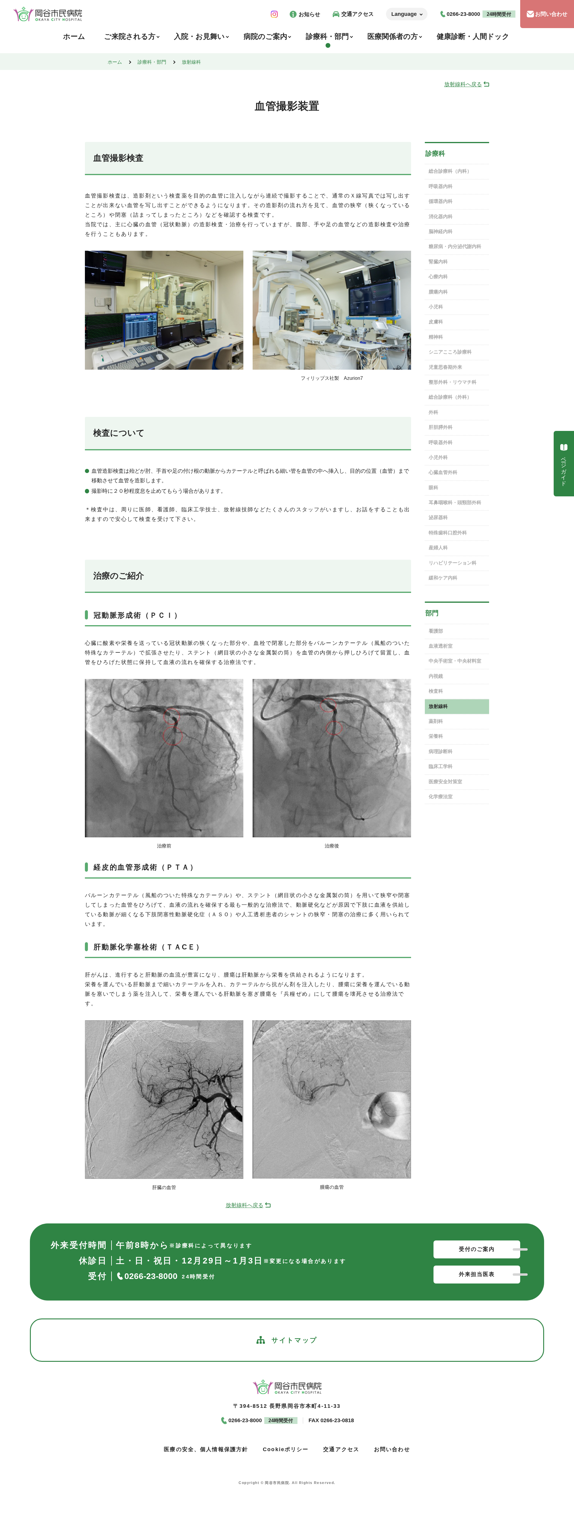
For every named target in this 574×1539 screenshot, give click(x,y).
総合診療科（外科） (450, 397)
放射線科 (191, 62)
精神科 (436, 336)
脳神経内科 (441, 231)
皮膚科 (436, 321)
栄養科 (436, 736)
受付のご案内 (477, 1249)
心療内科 (438, 276)
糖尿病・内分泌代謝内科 (455, 246)
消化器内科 (441, 216)
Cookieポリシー (286, 1449)
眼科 (433, 487)
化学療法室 (441, 796)
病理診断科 (441, 751)
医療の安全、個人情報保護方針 (206, 1449)
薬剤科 (436, 721)
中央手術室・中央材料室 (455, 660)
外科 (433, 412)
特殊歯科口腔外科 (448, 532)
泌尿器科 (438, 517)
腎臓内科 (438, 261)
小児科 (436, 306)
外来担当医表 (477, 1274)
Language (404, 14)
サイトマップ (294, 1340)
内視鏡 (436, 676)
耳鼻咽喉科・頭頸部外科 (455, 502)
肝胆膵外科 (441, 427)
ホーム (115, 62)
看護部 (436, 631)
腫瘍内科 (438, 291)
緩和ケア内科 (443, 577)
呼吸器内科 (441, 186)
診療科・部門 (152, 62)
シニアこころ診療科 (450, 351)
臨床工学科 (441, 766)
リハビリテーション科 (453, 562)
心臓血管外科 (443, 472)
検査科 (436, 691)
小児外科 (438, 457)
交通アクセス (357, 14)
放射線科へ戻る (463, 84)
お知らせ (309, 14)
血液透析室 (441, 645)
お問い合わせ (551, 14)
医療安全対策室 (445, 781)
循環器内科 (441, 201)
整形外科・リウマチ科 (453, 382)
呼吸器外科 (441, 442)
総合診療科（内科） (450, 171)
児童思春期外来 (445, 367)
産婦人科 (438, 547)
